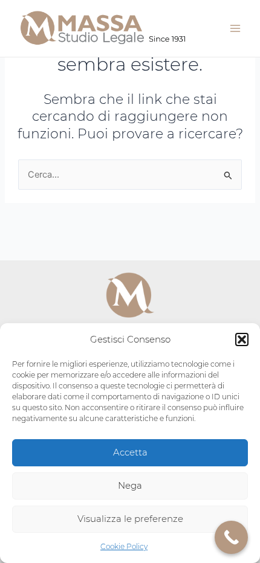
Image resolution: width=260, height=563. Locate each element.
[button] (242, 339)
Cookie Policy (124, 546)
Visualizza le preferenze (130, 518)
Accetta (130, 452)
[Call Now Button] (231, 537)
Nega (130, 485)
